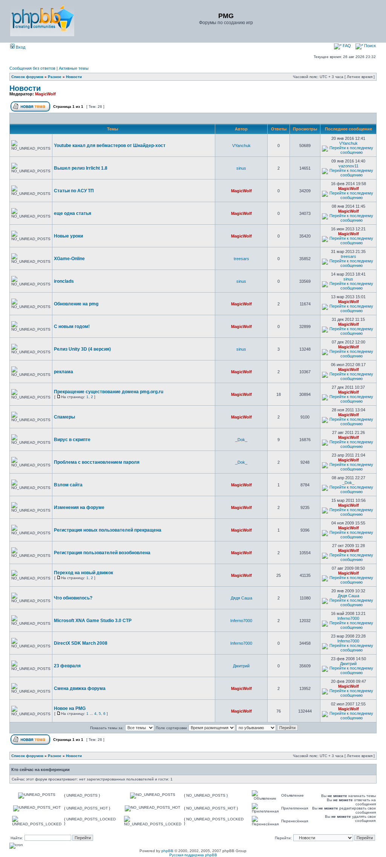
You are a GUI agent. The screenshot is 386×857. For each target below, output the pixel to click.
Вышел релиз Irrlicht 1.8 (80, 168)
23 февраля (67, 665)
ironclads (64, 281)
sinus (241, 168)
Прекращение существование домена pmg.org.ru (108, 391)
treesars (241, 258)
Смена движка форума (80, 688)
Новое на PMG (70, 708)
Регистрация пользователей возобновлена (102, 552)
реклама (63, 371)
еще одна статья (72, 213)
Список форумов (27, 77)
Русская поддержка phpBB (193, 855)
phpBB (167, 851)
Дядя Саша (241, 598)
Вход (20, 47)
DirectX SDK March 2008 (80, 643)
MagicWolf (45, 94)
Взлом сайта (68, 485)
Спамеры (64, 417)
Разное (54, 77)
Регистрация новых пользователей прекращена (107, 530)
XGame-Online (69, 258)
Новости (74, 77)
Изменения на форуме (79, 507)
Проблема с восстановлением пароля (96, 462)
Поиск (369, 45)
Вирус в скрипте (72, 439)
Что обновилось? (73, 598)
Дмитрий (241, 666)
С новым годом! (72, 326)
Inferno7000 (241, 620)
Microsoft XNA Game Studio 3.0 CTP (93, 620)
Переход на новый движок (83, 572)
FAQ (346, 45)
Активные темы (74, 68)
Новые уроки (68, 236)
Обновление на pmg (76, 304)
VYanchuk (241, 145)
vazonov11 (348, 166)
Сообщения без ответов (32, 68)
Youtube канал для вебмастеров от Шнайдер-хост (109, 145)
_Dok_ (241, 439)
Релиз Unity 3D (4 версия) (82, 349)
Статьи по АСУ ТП (74, 190)
